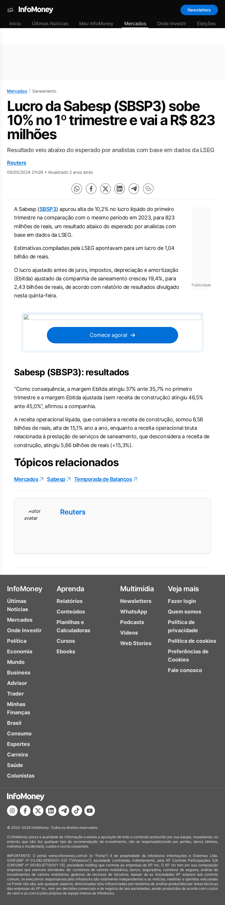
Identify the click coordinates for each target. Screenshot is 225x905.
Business (18, 672)
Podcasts (132, 622)
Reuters (16, 163)
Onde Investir (171, 23)
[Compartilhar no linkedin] (119, 188)
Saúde (15, 765)
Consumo (19, 733)
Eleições (206, 23)
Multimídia (137, 588)
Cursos (66, 641)
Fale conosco (185, 670)
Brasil (14, 723)
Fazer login (182, 601)
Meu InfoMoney (96, 23)
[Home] (36, 9)
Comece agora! (108, 335)
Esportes (18, 744)
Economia (19, 651)
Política (16, 641)
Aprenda (70, 588)
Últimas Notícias (50, 23)
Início (15, 23)
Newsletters (199, 9)
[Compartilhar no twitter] (105, 188)
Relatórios (70, 601)
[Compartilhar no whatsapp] (76, 188)
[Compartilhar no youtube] (89, 810)
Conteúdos (71, 612)
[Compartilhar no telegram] (134, 188)
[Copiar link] (148, 188)
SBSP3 (48, 209)
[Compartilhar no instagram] (12, 810)
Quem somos (184, 612)
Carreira (17, 754)
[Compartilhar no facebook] (91, 188)
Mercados (135, 23)
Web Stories (135, 643)
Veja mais (183, 588)
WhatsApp (133, 612)
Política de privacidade (183, 626)
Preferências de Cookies (188, 655)
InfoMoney (24, 588)
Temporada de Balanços (103, 479)
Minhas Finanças (18, 708)
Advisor (17, 683)
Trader (15, 694)
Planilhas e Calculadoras (73, 626)
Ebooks (66, 651)
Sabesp (56, 479)
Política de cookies (192, 641)
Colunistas (21, 776)
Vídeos (129, 633)
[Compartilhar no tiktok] (76, 810)
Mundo (16, 662)
